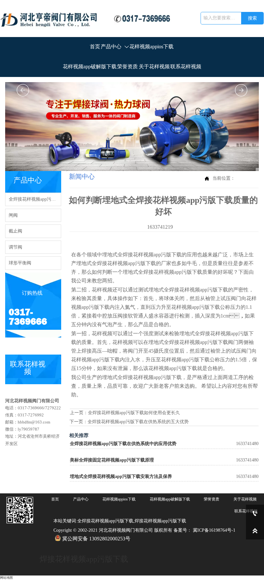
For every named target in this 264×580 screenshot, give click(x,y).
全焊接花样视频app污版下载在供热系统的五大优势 (138, 421)
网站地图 (6, 577)
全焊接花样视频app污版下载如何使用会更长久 (134, 412)
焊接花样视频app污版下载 (84, 559)
